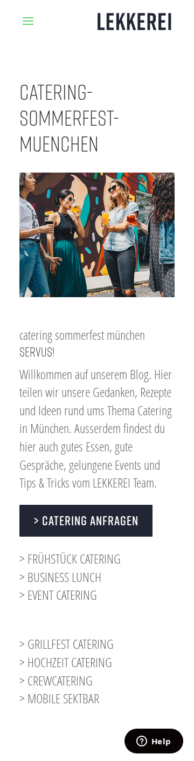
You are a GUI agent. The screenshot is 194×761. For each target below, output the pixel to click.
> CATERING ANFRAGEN (85, 520)
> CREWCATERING (56, 680)
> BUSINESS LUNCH (60, 577)
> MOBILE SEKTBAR (59, 698)
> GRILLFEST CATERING (66, 644)
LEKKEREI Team (123, 482)
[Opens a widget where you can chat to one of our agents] (153, 742)
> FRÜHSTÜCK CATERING (70, 558)
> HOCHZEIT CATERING (65, 662)
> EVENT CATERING (58, 595)
